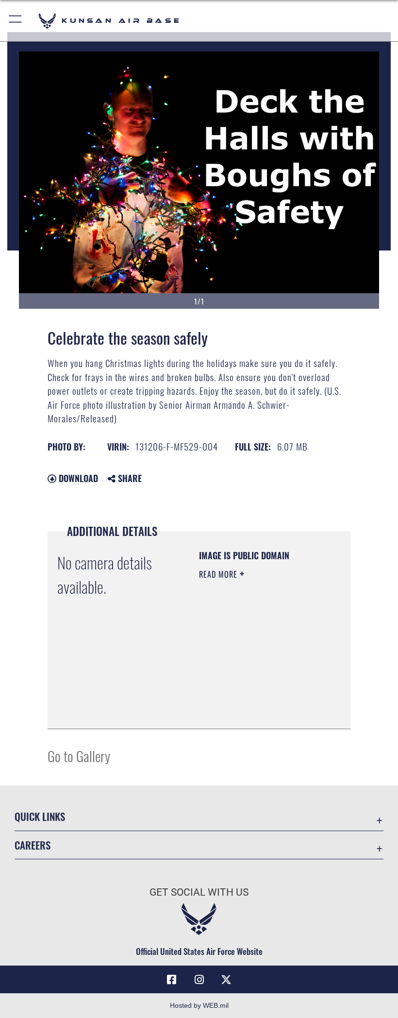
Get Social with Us (199, 892)
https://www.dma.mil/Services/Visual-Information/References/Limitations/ (258, 710)
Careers (32, 844)
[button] (16, 20)
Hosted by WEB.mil (199, 1005)
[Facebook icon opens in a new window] (172, 979)
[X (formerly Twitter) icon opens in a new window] (226, 979)
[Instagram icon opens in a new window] (199, 979)
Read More (219, 574)
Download (77, 478)
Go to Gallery (79, 755)
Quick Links (40, 816)
